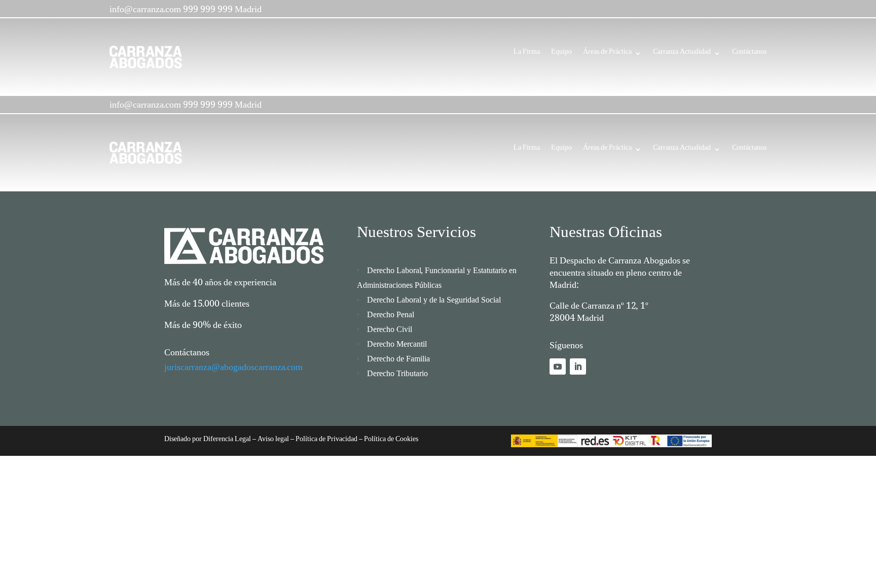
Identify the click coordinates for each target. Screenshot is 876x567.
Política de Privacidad (326, 440)
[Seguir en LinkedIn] (578, 366)
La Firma (527, 54)
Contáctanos (749, 54)
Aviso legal (273, 440)
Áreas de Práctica (607, 54)
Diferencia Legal (226, 440)
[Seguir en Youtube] (558, 366)
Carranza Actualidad (682, 54)
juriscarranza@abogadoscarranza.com (233, 369)
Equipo (561, 54)
